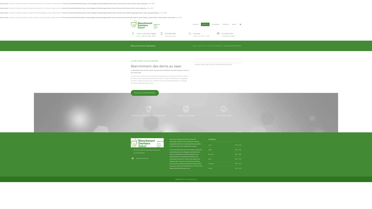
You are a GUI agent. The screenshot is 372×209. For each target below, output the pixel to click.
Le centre (215, 24)
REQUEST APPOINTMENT (144, 93)
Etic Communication (189, 179)
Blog (234, 24)
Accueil (196, 24)
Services (205, 24)
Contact (226, 24)
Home (194, 46)
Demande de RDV (142, 158)
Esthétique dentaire (214, 46)
